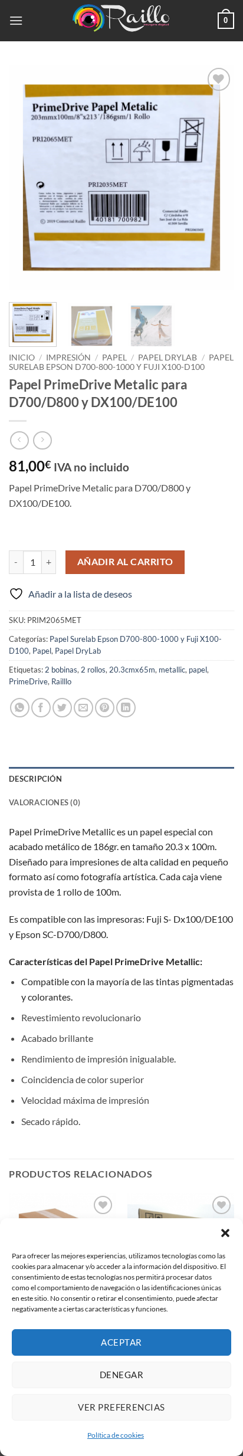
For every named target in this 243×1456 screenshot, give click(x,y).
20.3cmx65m (132, 669)
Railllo (61, 681)
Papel (114, 357)
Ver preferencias (121, 1407)
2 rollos (93, 669)
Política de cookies (115, 1435)
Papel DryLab (167, 357)
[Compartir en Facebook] (41, 707)
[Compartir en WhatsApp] (19, 707)
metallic (172, 669)
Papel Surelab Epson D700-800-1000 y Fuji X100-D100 (121, 362)
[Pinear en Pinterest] (104, 707)
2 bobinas (61, 669)
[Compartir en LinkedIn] (126, 707)
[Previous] (28, 177)
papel (198, 669)
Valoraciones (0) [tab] (44, 802)
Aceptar (121, 1342)
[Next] (214, 177)
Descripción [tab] (35, 778)
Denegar (121, 1374)
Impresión (68, 357)
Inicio (22, 357)
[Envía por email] (83, 707)
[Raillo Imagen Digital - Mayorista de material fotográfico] (121, 20)
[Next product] (19, 440)
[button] (225, 1233)
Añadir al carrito (125, 561)
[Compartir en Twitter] (62, 707)
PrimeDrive (28, 681)
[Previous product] (42, 440)
